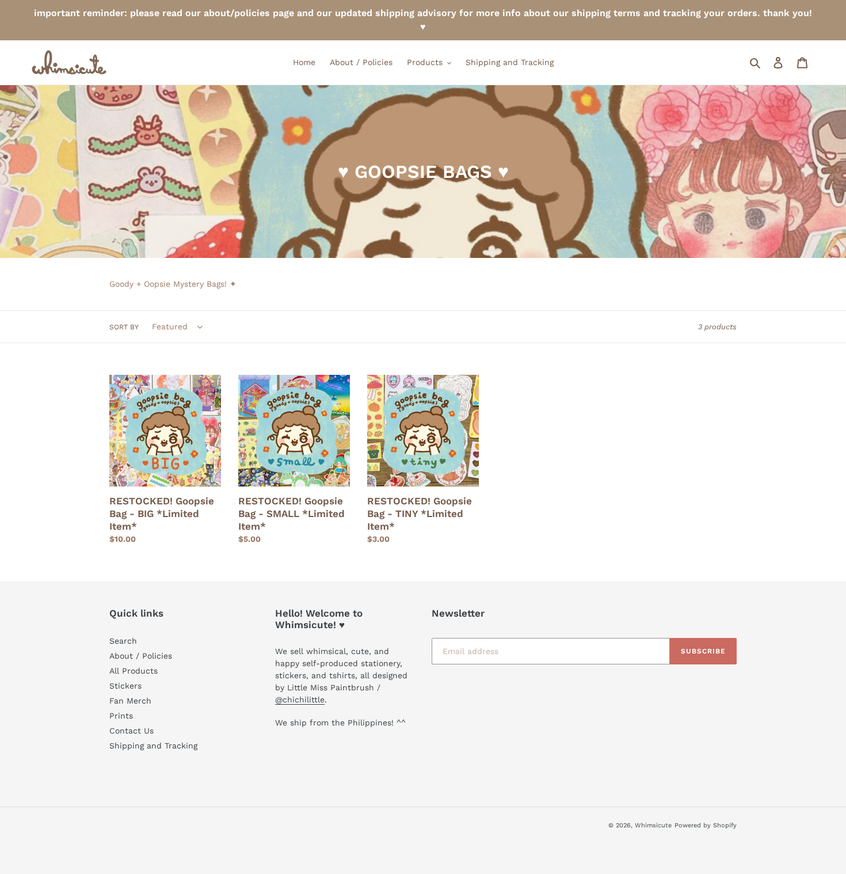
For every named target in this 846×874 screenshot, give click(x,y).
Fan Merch (130, 700)
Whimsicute (653, 825)
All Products (133, 670)
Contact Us (131, 730)
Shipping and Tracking (153, 745)
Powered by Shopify (705, 825)
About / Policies (140, 655)
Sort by (124, 327)
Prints (121, 715)
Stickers (125, 685)
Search (123, 640)
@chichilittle (300, 699)
